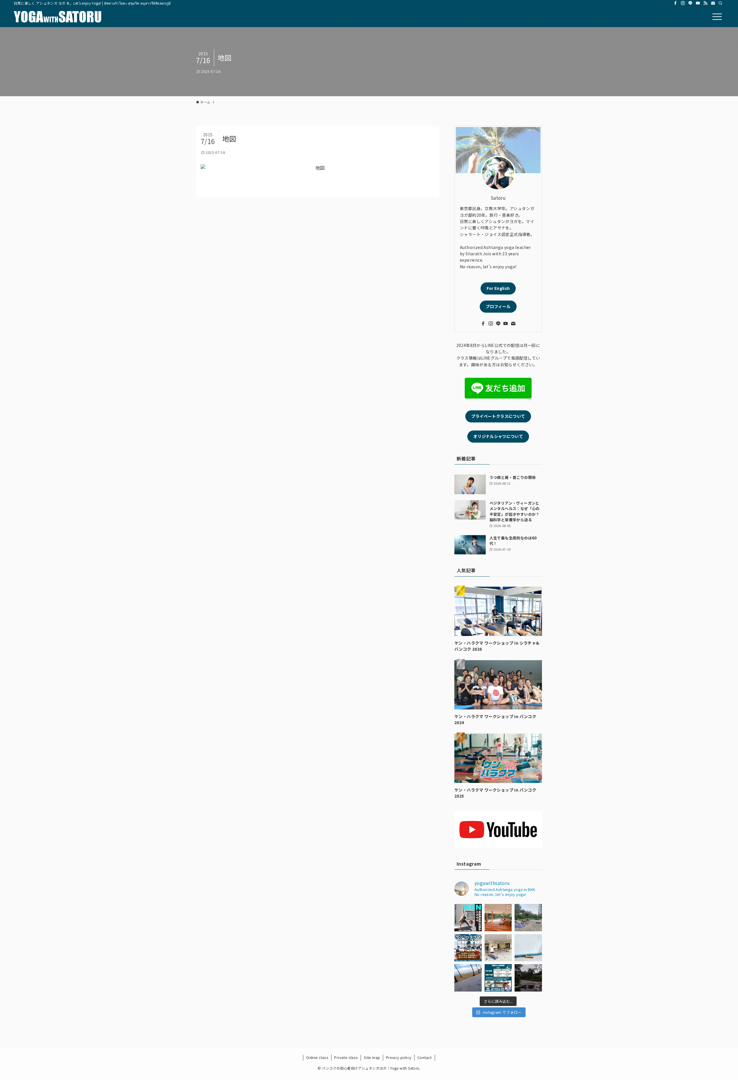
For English (498, 288)
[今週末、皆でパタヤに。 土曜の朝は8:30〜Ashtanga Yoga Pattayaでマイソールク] (468, 978)
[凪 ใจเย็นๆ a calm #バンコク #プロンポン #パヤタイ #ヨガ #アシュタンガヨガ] (528, 948)
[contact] (713, 3)
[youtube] (698, 3)
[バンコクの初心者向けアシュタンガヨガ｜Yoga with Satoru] (57, 16)
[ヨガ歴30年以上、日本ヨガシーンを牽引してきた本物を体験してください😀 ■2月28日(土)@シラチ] (468, 917)
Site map (372, 1057)
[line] (690, 3)
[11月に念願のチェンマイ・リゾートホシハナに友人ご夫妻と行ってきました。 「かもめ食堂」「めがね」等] (498, 917)
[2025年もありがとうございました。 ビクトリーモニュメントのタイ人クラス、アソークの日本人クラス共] (528, 917)
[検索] (720, 3)
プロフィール (498, 306)
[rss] (705, 3)
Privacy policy (399, 1057)
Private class (346, 1057)
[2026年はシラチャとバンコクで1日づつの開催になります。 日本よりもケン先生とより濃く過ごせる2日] (468, 948)
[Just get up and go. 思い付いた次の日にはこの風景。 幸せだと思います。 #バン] (528, 978)
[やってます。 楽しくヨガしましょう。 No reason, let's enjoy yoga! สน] (498, 978)
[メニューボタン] (717, 17)
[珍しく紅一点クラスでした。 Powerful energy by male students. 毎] (498, 948)
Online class (317, 1057)
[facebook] (675, 3)
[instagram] (683, 3)
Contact (424, 1057)
